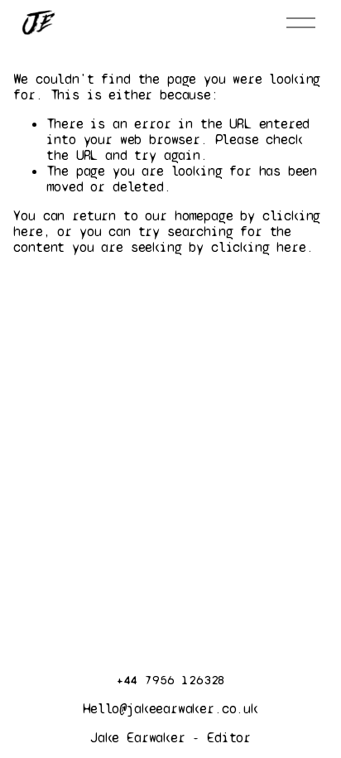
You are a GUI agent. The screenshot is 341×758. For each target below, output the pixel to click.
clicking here (258, 247)
